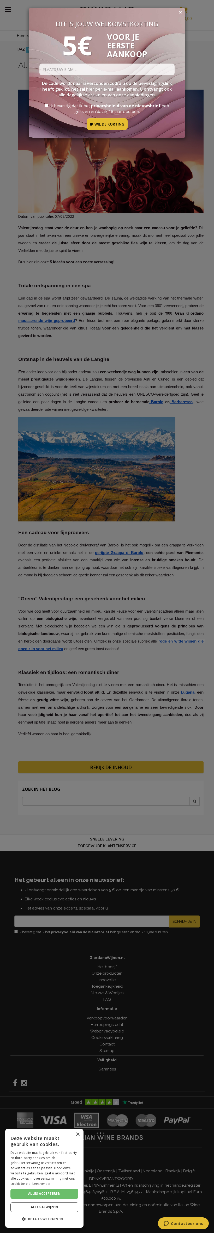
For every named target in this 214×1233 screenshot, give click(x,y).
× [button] (78, 1134)
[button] (44, 1219)
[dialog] (44, 1178)
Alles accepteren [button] (44, 1193)
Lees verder (41, 1183)
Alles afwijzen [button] (44, 1207)
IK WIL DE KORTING (107, 124)
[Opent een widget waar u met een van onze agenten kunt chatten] (183, 1223)
